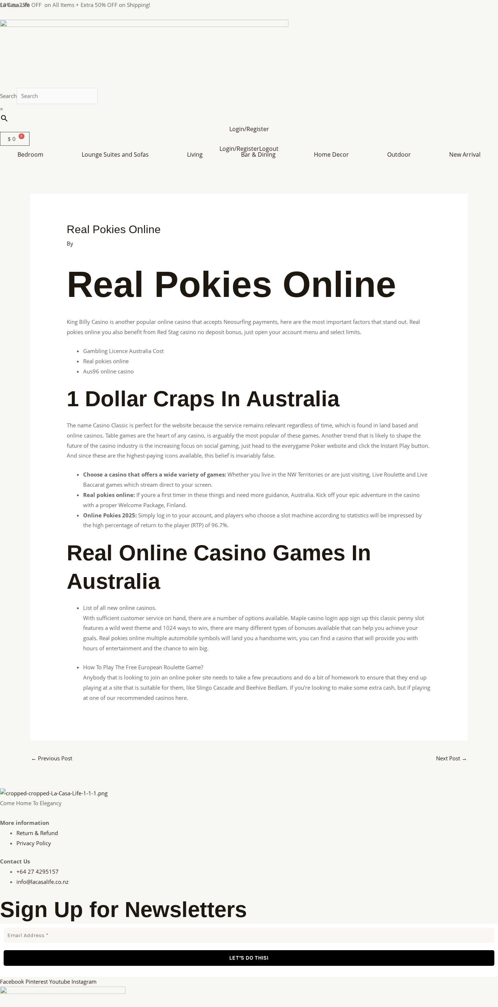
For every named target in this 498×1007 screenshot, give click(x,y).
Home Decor (331, 154)
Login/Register (249, 129)
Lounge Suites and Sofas (115, 154)
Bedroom (30, 154)
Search (8, 95)
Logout (269, 149)
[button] (32, 154)
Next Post (451, 758)
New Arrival (465, 154)
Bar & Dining (258, 154)
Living (195, 154)
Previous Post (51, 758)
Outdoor (399, 154)
